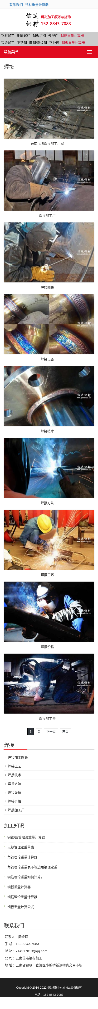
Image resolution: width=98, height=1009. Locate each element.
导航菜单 (11, 52)
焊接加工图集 (18, 757)
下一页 (51, 731)
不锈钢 (22, 43)
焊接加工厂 (47, 215)
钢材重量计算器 (37, 5)
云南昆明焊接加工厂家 (47, 143)
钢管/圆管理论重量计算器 (26, 837)
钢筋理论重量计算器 (22, 897)
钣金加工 (8, 43)
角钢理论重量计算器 (22, 857)
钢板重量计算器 (73, 43)
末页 (65, 731)
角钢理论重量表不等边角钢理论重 (32, 867)
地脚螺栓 (23, 35)
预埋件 (53, 35)
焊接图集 (47, 287)
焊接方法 (47, 503)
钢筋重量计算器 (72, 35)
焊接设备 (47, 359)
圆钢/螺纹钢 (38, 43)
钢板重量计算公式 (20, 907)
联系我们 (16, 5)
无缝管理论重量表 (20, 847)
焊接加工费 (47, 718)
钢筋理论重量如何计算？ (25, 877)
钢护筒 (54, 43)
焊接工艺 (14, 766)
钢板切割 (39, 35)
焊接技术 (47, 431)
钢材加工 (8, 35)
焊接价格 (47, 647)
